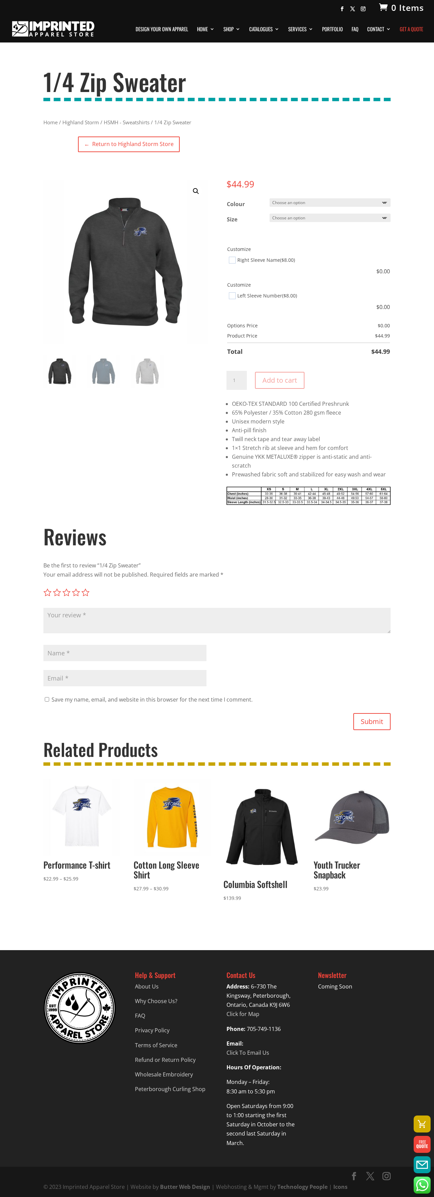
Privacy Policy (152, 1030)
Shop (228, 29)
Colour (236, 204)
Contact (375, 29)
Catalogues (261, 29)
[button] (196, 191)
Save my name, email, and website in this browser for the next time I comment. (152, 699)
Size (232, 219)
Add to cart (279, 380)
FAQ (355, 29)
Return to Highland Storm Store (128, 144)
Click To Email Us (247, 1052)
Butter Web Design (185, 1187)
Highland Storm (80, 122)
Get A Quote (411, 29)
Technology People (302, 1187)
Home (202, 29)
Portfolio (332, 29)
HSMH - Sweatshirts (127, 122)
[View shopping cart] (422, 1124)
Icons (340, 1187)
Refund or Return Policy (165, 1060)
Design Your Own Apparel (162, 29)
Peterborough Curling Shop (170, 1089)
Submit (372, 721)
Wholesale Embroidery (164, 1074)
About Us (147, 986)
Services (297, 29)
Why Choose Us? (156, 1001)
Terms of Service (156, 1045)
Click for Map (242, 1014)
